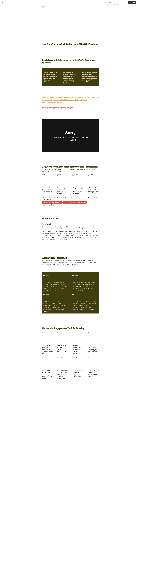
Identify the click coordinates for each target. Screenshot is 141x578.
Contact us (108, 2)
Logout (122, 2)
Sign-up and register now (52, 202)
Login (116, 2)
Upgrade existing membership (75, 202)
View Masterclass (48, 205)
